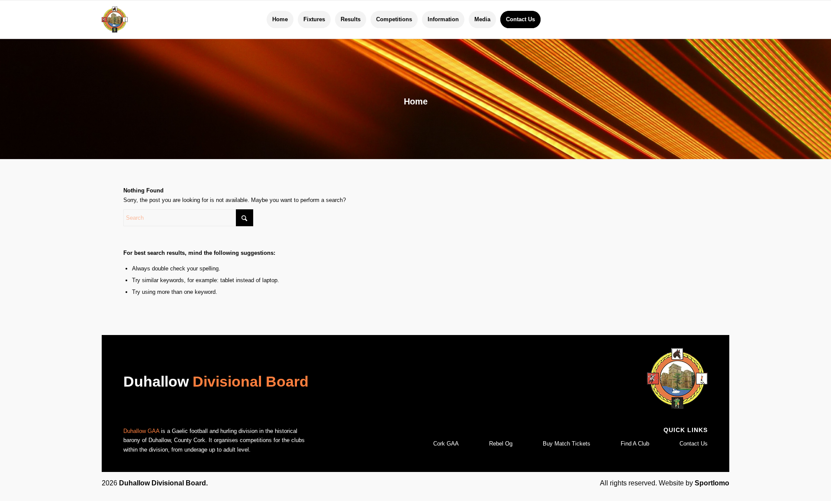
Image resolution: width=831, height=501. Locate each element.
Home (416, 101)
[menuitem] (280, 19)
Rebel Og (500, 443)
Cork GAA (446, 443)
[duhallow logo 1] (115, 19)
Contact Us (694, 443)
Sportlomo (712, 483)
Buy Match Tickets (566, 443)
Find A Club (635, 443)
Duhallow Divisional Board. (163, 483)
